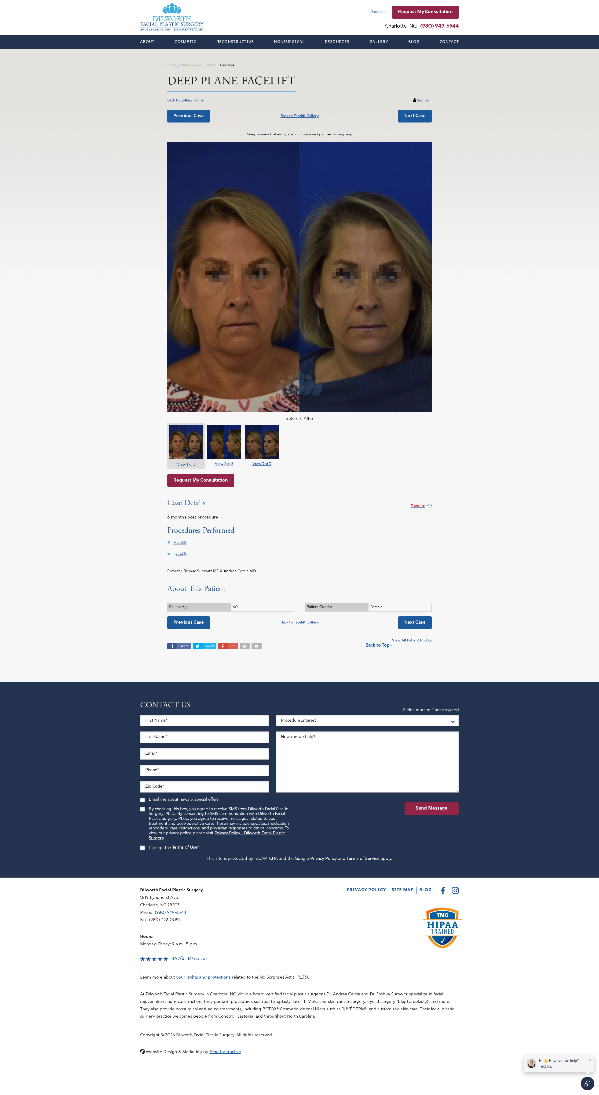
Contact (449, 42)
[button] (188, 116)
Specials (378, 12)
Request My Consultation (425, 12)
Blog (414, 42)
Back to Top (377, 645)
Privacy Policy (323, 859)
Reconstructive (235, 42)
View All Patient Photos (412, 640)
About (147, 42)
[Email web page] (257, 646)
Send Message (432, 808)
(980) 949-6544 (170, 913)
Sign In (423, 100)
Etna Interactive (225, 1052)
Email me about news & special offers (184, 800)
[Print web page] (245, 646)
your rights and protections (203, 978)
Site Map (403, 890)
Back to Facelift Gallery (300, 116)
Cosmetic (185, 42)
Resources (337, 42)
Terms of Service (363, 859)
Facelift (179, 543)
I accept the (160, 848)
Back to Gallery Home (185, 100)
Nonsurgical (289, 42)
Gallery (378, 42)
